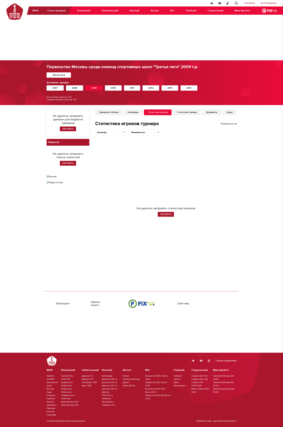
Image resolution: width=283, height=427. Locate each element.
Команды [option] (102, 132)
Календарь (51, 415)
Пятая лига (66, 398)
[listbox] (110, 132)
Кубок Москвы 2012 (70, 402)
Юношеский (83, 10)
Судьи (49, 392)
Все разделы (269, 3)
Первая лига (66, 385)
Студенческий (215, 10)
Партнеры (51, 408)
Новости (50, 402)
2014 (188, 88)
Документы (52, 405)
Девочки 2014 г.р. (109, 385)
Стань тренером (56, 10)
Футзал (154, 10)
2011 (132, 88)
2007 (55, 88)
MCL (172, 10)
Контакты (51, 411)
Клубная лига (67, 382)
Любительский (110, 10)
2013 (169, 88)
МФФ (35, 10)
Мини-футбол (242, 10)
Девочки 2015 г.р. (109, 382)
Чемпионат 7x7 (108, 405)
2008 (74, 88)
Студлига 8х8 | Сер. (199, 379)
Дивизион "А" (87, 376)
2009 (94, 88)
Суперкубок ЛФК (89, 382)
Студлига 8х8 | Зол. (199, 376)
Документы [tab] (211, 112)
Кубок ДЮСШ (129, 385)
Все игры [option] (151, 132)
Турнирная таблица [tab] (109, 112)
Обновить (68, 129)
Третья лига (58, 75)
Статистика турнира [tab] (187, 112)
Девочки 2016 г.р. (109, 379)
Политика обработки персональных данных (66, 421)
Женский (134, 10)
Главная (50, 376)
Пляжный (191, 10)
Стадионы (51, 395)
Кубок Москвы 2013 (69, 405)
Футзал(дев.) (107, 376)
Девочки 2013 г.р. (109, 389)
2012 (150, 88)
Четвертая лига (68, 395)
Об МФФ (51, 379)
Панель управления (226, 360)
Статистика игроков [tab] (158, 112)
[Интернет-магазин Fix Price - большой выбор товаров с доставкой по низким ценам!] (141, 303)
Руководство (52, 382)
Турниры (249, 3)
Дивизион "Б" (87, 379)
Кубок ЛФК (87, 385)
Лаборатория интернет (226, 421)
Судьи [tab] (229, 112)
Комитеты (51, 398)
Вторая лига (66, 389)
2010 (113, 88)
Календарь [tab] (133, 112)
